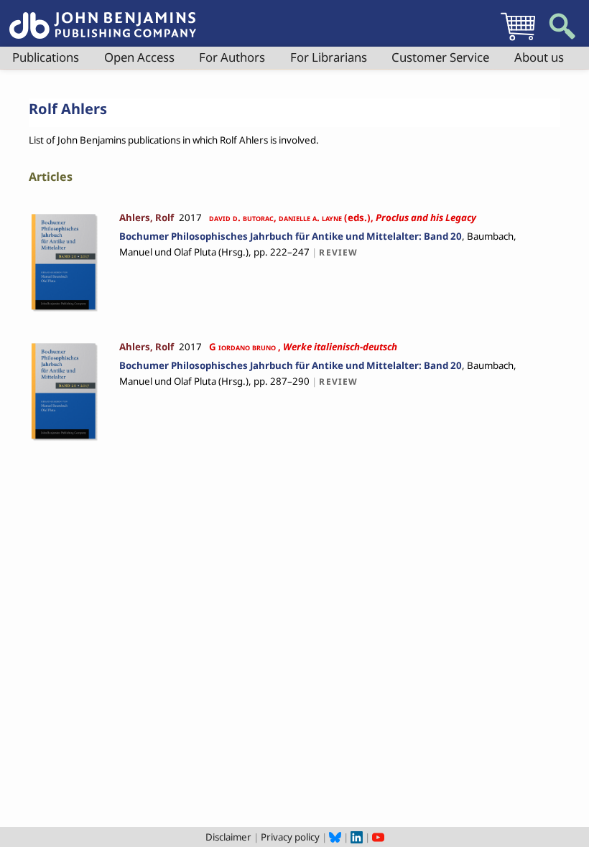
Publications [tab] (45, 57)
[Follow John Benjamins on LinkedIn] (357, 836)
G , (302, 346)
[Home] (102, 17)
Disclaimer (228, 836)
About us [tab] (539, 57)
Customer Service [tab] (440, 57)
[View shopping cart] (518, 40)
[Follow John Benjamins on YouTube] (378, 836)
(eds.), (342, 217)
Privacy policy (290, 836)
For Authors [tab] (232, 57)
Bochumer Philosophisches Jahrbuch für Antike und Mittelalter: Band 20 (290, 236)
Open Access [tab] (139, 57)
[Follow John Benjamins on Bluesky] (335, 836)
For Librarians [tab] (328, 57)
